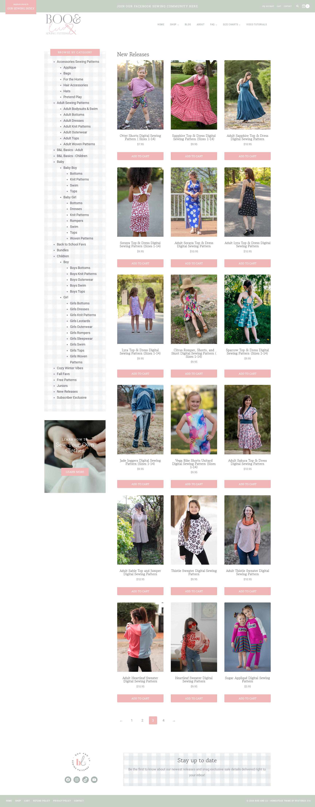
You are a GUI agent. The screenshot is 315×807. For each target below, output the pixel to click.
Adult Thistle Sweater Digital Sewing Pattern (247, 572)
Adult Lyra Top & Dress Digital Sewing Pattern (248, 244)
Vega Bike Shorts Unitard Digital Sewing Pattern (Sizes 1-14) (194, 463)
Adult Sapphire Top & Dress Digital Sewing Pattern (247, 137)
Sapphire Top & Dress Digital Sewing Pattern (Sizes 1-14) (194, 137)
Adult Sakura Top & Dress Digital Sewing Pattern (247, 462)
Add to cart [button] (140, 156)
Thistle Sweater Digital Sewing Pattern (194, 572)
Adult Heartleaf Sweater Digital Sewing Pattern (140, 679)
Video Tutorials (256, 24)
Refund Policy (41, 801)
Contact (288, 6)
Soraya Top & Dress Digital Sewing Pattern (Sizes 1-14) (140, 244)
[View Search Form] (297, 6)
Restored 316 (303, 801)
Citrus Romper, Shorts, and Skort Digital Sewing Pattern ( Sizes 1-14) (194, 353)
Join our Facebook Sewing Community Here (157, 6)
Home (161, 24)
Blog (188, 24)
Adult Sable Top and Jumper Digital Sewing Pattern (140, 572)
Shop (18, 801)
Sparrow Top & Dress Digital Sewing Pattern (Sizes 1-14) (247, 352)
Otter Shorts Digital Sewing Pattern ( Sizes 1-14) (140, 137)
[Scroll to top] (306, 792)
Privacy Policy (62, 801)
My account (268, 6)
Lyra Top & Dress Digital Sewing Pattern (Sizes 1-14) (140, 352)
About (201, 24)
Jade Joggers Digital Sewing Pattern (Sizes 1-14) (140, 462)
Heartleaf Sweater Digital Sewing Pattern (194, 679)
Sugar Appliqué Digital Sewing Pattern (247, 679)
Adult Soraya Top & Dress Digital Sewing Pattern (194, 244)
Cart (279, 6)
